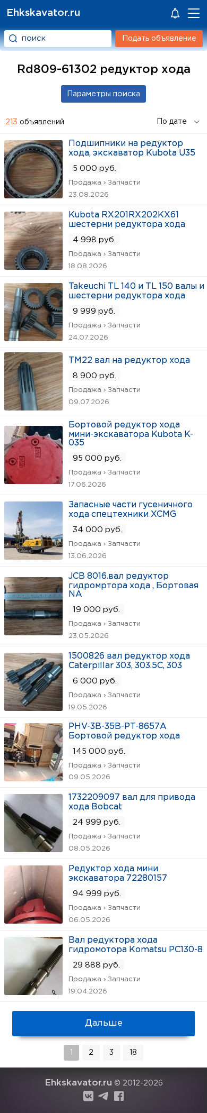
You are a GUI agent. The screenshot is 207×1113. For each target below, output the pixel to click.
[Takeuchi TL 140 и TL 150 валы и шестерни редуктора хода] (33, 338)
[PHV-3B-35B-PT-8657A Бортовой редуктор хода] (33, 778)
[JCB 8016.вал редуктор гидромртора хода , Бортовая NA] (33, 632)
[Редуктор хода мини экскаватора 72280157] (33, 920)
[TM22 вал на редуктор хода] (33, 407)
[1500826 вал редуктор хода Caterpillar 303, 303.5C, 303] (33, 707)
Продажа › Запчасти (104, 183)
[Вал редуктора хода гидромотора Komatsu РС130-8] (33, 992)
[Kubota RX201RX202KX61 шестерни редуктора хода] (33, 266)
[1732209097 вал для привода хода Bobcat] (33, 849)
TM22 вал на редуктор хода (129, 360)
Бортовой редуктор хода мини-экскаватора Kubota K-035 (130, 434)
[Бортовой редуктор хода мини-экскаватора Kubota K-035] (33, 480)
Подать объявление (159, 38)
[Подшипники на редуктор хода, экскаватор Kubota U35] (33, 195)
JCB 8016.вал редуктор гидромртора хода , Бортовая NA (133, 585)
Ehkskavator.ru (43, 12)
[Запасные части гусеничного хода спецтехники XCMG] (33, 556)
